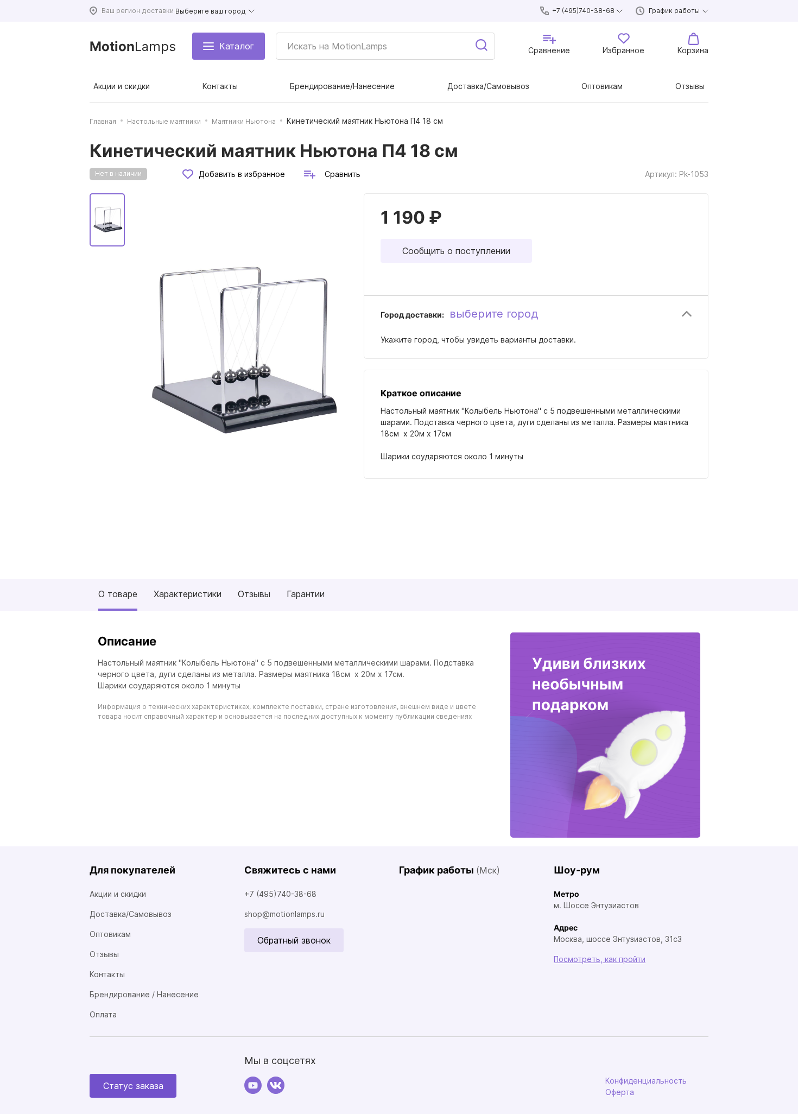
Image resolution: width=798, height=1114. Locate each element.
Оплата (103, 1014)
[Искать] (482, 46)
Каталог (236, 46)
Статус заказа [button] (133, 1085)
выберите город (493, 313)
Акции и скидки (118, 893)
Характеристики (187, 593)
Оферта (619, 1092)
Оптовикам (110, 934)
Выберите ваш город (210, 11)
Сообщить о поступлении (456, 250)
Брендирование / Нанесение (144, 994)
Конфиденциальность (646, 1080)
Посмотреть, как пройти (599, 959)
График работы (674, 11)
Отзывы (254, 593)
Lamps (133, 46)
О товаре (117, 593)
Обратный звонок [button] (294, 940)
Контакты (107, 974)
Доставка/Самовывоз (131, 914)
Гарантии (306, 593)
